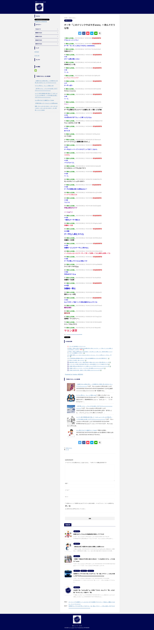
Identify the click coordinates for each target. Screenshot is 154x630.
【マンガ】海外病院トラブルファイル (77, 346)
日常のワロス (69, 448)
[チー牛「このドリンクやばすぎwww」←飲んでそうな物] (91, 33)
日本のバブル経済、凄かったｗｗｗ (76, 360)
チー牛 (67, 449)
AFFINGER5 (86, 627)
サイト (66, 496)
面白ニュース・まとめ (77, 625)
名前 (66, 483)
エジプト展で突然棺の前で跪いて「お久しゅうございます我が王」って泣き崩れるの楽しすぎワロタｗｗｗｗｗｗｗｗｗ (46, 95)
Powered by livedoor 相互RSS (74, 374)
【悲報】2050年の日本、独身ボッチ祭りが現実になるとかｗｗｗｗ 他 (84, 370)
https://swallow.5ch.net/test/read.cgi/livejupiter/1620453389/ (74, 334)
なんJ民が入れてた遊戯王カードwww (86, 430)
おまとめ (36, 55)
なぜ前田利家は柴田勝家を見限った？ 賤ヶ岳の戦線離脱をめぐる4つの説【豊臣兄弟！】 (88, 358)
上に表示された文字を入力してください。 (75, 508)
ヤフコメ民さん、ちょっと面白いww (86, 395)
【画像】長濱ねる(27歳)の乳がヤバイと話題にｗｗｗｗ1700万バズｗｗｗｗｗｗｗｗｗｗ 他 (89, 366)
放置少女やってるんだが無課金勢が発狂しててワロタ (88, 534)
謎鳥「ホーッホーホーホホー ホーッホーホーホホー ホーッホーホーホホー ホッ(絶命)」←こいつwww (46, 108)
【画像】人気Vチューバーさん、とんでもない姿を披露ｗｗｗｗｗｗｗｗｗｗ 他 (86, 368)
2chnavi (36, 52)
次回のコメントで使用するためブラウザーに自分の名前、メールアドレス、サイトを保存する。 (90, 503)
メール (67, 490)
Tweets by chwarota (40, 21)
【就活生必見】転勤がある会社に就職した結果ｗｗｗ (88, 547)
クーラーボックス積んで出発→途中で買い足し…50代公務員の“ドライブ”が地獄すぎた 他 (88, 364)
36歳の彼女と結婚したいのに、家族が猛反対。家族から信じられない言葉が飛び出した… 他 (89, 362)
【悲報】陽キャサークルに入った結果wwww (46, 103)
